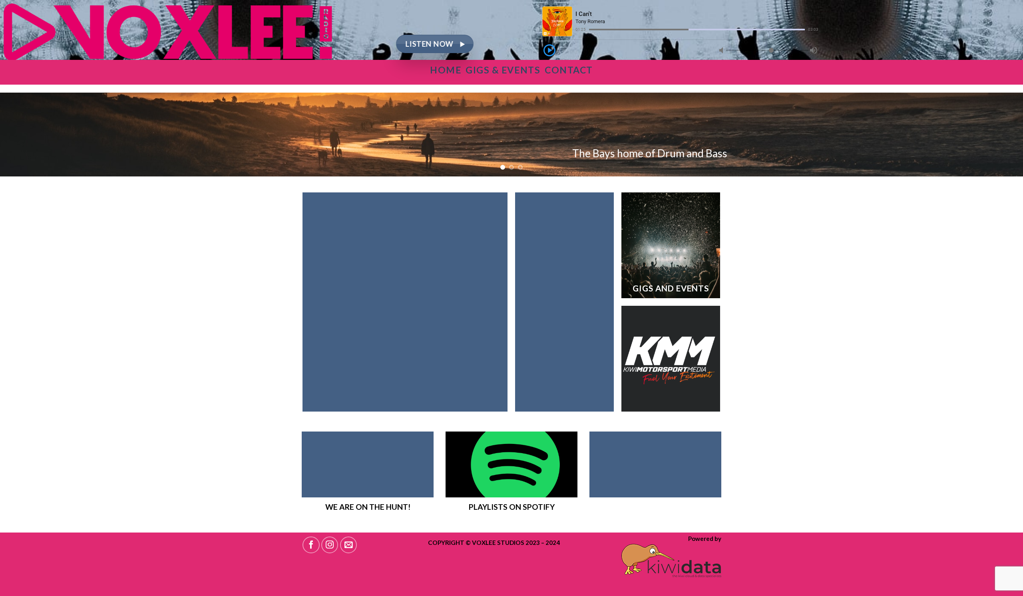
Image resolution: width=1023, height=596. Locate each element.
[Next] (992, 134)
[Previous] (30, 134)
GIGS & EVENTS (503, 69)
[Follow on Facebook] (311, 545)
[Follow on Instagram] (329, 545)
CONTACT (569, 69)
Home (448, 69)
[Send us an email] (348, 545)
